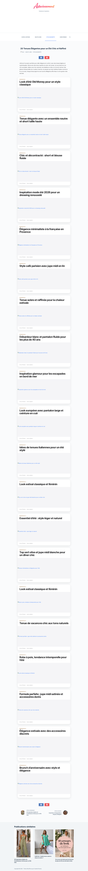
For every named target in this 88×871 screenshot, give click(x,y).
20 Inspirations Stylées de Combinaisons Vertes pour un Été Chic (22, 861)
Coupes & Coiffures (25, 37)
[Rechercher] (69, 37)
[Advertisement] (44, 23)
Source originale (30, 109)
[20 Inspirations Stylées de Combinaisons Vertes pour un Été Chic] (23, 843)
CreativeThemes (37, 868)
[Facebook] (41, 57)
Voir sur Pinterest (22, 109)
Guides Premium (63, 37)
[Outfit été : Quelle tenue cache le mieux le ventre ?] (44, 841)
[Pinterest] (47, 57)
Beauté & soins (38, 37)
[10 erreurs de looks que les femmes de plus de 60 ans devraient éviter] (64, 843)
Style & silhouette (50, 37)
